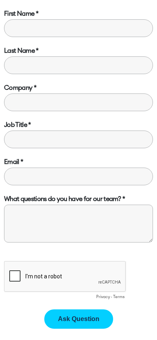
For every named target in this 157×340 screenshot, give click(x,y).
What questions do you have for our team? (62, 199)
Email (11, 162)
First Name (19, 13)
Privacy (103, 297)
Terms (119, 297)
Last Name (19, 51)
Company (18, 88)
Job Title (15, 125)
